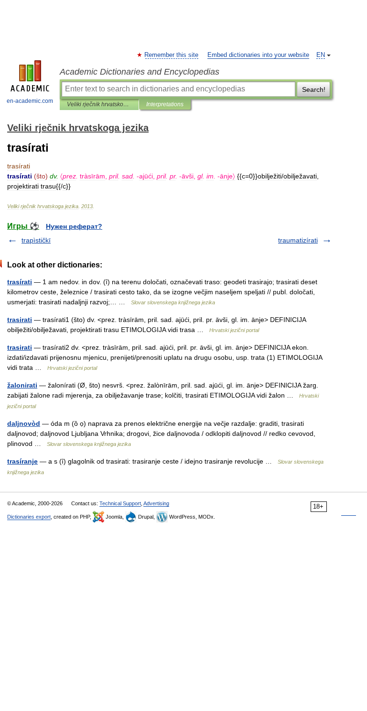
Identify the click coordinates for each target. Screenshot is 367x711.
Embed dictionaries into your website (258, 55)
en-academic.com (30, 101)
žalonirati (22, 385)
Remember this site (171, 55)
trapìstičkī (36, 240)
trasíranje (22, 461)
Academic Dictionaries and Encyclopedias (139, 72)
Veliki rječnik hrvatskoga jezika (99, 104)
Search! (313, 89)
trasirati (19, 319)
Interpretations (165, 104)
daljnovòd (23, 423)
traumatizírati (298, 240)
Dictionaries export (29, 517)
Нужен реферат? (74, 226)
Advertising (156, 503)
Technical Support (120, 503)
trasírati (19, 282)
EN (320, 55)
